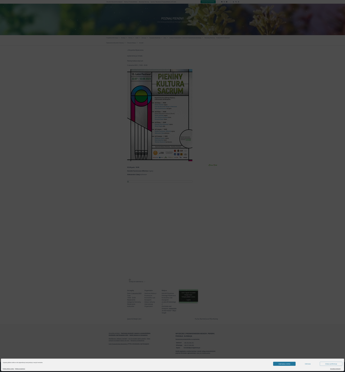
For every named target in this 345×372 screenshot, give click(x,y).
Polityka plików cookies (8, 369)
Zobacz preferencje (331, 364)
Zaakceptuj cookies (284, 364)
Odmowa (308, 364)
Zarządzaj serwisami (335, 369)
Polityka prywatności (20, 369)
